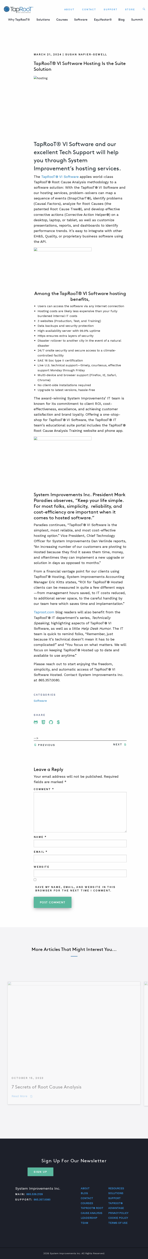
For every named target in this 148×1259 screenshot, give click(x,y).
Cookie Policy (118, 1217)
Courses (62, 19)
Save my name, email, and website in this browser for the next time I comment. (75, 889)
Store (130, 9)
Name (40, 836)
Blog (121, 19)
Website (42, 866)
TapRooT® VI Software (60, 177)
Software (80, 19)
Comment (44, 789)
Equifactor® (103, 19)
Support (110, 9)
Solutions (43, 19)
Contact (89, 9)
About (69, 9)
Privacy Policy (118, 1213)
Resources (116, 1188)
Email (41, 851)
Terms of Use (118, 1222)
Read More (22, 1096)
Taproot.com (44, 612)
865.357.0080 (42, 1199)
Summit (137, 19)
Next (117, 744)
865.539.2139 (34, 1194)
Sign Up (40, 1171)
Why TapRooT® (19, 19)
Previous (46, 745)
